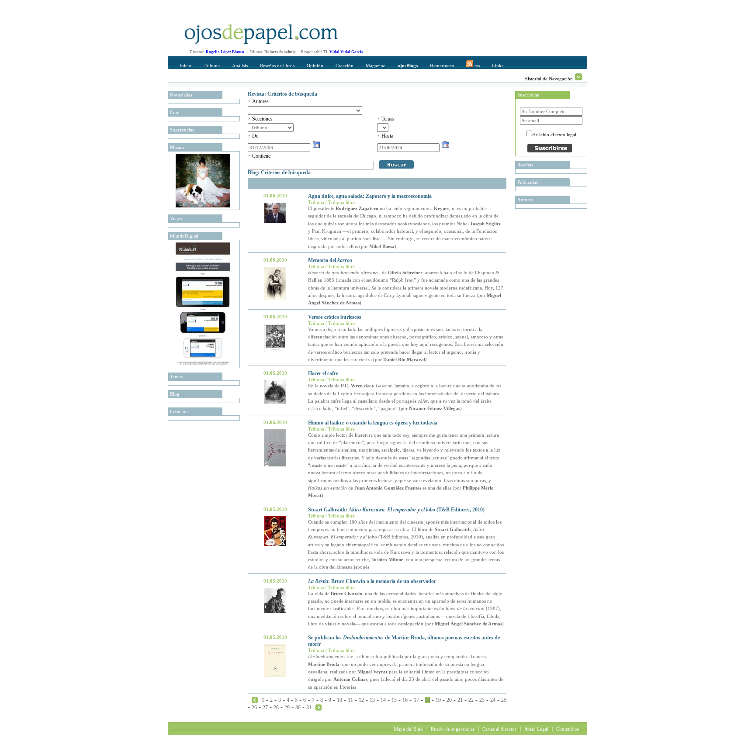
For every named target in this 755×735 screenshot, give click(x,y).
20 (449, 700)
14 (383, 700)
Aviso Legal (536, 729)
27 (265, 707)
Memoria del (330, 260)
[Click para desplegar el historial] (578, 76)
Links (497, 65)
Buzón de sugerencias (452, 729)
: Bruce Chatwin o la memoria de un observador (372, 581)
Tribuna (212, 65)
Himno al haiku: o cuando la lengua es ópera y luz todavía (372, 423)
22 (471, 700)
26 (254, 707)
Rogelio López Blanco (225, 52)
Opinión (315, 65)
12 (361, 700)
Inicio (185, 65)
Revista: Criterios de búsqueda (282, 94)
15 (394, 700)
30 (298, 707)
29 (287, 707)
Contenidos (567, 729)
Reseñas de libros (277, 65)
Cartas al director (499, 729)
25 (503, 700)
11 (350, 700)
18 (427, 700)
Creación (344, 65)
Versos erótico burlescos (334, 317)
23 (482, 700)
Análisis (240, 65)
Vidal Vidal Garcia (346, 52)
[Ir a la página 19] (319, 707)
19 (438, 700)
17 (416, 700)
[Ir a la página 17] (255, 699)
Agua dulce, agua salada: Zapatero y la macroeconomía (370, 196)
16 (405, 700)
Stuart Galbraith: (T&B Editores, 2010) (396, 510)
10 (339, 700)
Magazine (375, 65)
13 (372, 700)
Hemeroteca (442, 65)
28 (276, 707)
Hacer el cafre (323, 373)
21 (460, 700)
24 (492, 700)
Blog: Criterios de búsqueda (279, 172)
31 (309, 707)
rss (476, 65)
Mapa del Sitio (408, 729)
